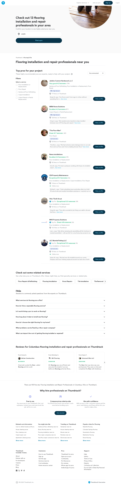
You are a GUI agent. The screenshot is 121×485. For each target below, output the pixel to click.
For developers (20, 460)
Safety (86, 456)
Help (85, 454)
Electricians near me (66, 437)
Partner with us (20, 458)
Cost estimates (43, 463)
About (18, 456)
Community (64, 458)
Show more (19, 440)
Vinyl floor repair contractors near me (48, 437)
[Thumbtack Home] (3, 3)
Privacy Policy (88, 461)
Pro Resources (65, 461)
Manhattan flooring (88, 435)
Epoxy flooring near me (44, 429)
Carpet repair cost (21, 435)
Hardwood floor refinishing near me (48, 426)
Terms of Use (88, 458)
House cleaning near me (67, 429)
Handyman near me (65, 426)
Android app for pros (67, 468)
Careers (18, 463)
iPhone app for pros (67, 465)
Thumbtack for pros (67, 454)
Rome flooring (87, 437)
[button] (52, 201)
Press (17, 465)
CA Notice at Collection (91, 465)
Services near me (44, 461)
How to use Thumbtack (46, 454)
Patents (86, 463)
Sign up (41, 456)
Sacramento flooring (88, 432)
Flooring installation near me (46, 432)
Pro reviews (64, 463)
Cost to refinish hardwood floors (25, 426)
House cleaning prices (22, 429)
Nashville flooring (87, 426)
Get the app (42, 458)
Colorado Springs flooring (90, 429)
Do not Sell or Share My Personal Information (94, 468)
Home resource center (46, 465)
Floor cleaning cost (21, 432)
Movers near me (64, 432)
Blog (17, 467)
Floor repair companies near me (47, 435)
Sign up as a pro (66, 456)
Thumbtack (19, 57)
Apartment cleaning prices (23, 437)
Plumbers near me (65, 435)
